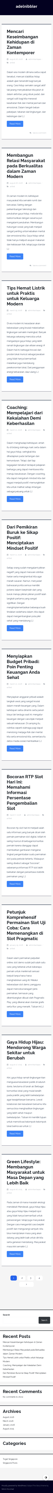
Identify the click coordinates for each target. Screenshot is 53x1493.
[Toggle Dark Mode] (46, 1477)
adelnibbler (26, 6)
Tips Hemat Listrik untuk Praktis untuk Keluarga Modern (26, 295)
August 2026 (8, 1417)
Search (6, 1315)
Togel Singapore (10, 1459)
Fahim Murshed (8, 1489)
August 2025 (8, 1429)
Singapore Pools (10, 1463)
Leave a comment (39, 133)
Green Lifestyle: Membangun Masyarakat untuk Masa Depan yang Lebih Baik (26, 1172)
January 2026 (9, 1425)
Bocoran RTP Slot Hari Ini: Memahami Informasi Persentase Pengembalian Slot (25, 792)
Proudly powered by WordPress (14, 1486)
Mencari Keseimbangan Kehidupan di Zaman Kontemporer (22, 42)
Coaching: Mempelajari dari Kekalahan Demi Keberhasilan (25, 415)
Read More (15, 123)
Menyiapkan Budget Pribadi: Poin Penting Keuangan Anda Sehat (23, 667)
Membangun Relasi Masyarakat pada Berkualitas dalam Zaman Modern (26, 166)
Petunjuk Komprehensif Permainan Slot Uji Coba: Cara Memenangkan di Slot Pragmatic (26, 925)
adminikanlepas (35, 59)
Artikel (12, 63)
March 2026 (8, 1421)
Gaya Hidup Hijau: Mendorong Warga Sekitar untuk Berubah (26, 1050)
